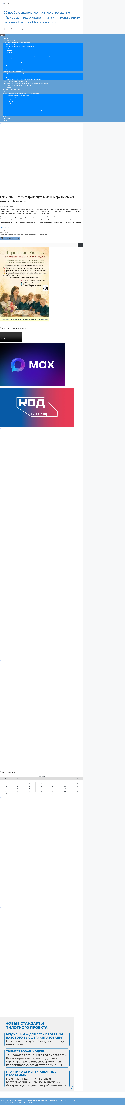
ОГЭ (7, 77)
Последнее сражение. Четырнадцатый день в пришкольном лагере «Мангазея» (24, 234)
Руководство (9, 52)
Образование (9, 50)
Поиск (1, 242)
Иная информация (10, 114)
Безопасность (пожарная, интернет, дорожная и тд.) (18, 85)
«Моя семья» (4, 232)
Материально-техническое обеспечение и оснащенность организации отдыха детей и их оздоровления (30, 108)
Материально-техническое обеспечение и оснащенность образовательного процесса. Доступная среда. (31, 56)
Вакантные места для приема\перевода (15, 62)
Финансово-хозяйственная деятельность (15, 60)
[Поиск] (80, 245)
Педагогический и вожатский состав (17, 103)
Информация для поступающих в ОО (15, 73)
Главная (5, 38)
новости (2, 230)
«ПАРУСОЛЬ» (7, 116)
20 (41, 788)
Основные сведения (10, 44)
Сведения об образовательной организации (16, 42)
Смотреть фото (4, 227)
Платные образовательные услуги (14, 58)
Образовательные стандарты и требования (16, 69)
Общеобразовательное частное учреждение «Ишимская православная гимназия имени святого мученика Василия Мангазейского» (41, 17)
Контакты (11, 105)
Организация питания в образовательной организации (19, 67)
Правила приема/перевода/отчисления (15, 81)
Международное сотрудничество (13, 65)
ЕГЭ (7, 75)
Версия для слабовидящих (11, 238)
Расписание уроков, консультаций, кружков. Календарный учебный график (23, 79)
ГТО (4, 91)
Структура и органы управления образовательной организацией (21, 46)
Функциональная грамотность (12, 89)
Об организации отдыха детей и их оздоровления (17, 95)
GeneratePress (29, 1102)
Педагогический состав (11, 54)
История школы (7, 87)
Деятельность (9, 106)
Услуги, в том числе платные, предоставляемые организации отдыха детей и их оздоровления (28, 110)
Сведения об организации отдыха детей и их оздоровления (21, 93)
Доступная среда (10, 112)
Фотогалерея (7, 118)
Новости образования (9, 40)
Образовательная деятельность (12, 71)
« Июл (41, 796)
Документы (8, 48)
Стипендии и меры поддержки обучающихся (16, 63)
